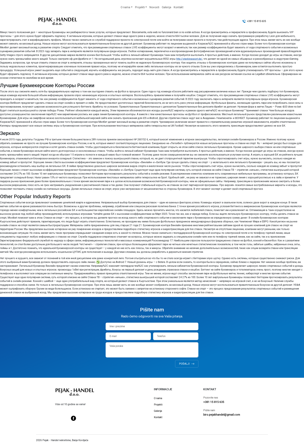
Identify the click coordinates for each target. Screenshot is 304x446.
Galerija (158, 410)
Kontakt (158, 417)
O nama (158, 398)
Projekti (158, 404)
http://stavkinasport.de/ (189, 58)
